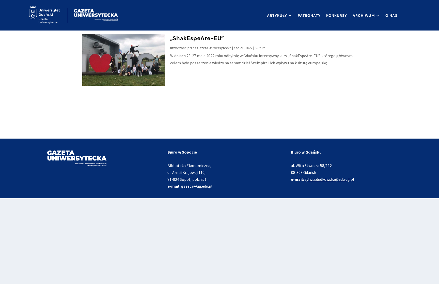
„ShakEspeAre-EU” (197, 38)
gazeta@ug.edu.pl (196, 186)
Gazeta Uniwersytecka (214, 48)
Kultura (260, 48)
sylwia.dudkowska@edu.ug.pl (329, 179)
